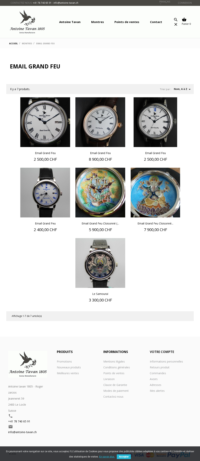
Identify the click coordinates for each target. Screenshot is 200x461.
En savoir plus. (107, 456)
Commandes (158, 373)
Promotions (64, 361)
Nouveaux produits (69, 367)
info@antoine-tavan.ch (22, 432)
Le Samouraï (100, 294)
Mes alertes (157, 391)
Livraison (109, 379)
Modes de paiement (116, 391)
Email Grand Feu (45, 153)
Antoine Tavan (69, 22)
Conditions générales (116, 367)
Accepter (124, 456)
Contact (156, 22)
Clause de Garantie (115, 385)
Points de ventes (126, 22)
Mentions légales (114, 361)
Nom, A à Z (183, 89)
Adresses (155, 385)
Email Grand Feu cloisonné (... (100, 223)
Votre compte (162, 352)
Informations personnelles (166, 361)
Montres (97, 22)
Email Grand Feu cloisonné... (155, 223)
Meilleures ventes (68, 373)
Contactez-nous (113, 396)
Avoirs (154, 379)
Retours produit (160, 367)
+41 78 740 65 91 (19, 421)
